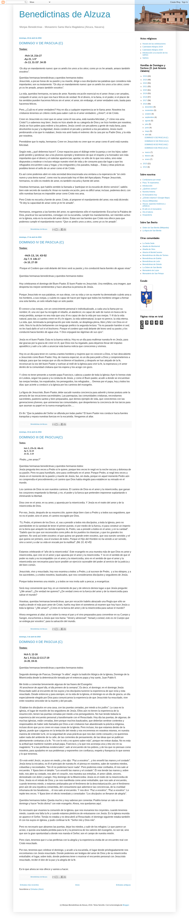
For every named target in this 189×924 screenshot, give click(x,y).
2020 (145, 90)
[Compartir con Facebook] (62, 229)
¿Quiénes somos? (149, 189)
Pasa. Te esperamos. (150, 183)
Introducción (147, 186)
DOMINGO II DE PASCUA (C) (40, 642)
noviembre (149, 110)
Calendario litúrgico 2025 (152, 50)
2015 (145, 164)
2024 (145, 76)
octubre (148, 114)
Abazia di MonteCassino (152, 252)
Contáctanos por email (151, 180)
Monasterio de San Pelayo (153, 273)
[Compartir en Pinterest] (64, 229)
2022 (145, 83)
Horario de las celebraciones (154, 44)
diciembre (149, 107)
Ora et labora (147, 212)
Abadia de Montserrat (151, 246)
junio (147, 128)
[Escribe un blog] (56, 229)
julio (147, 124)
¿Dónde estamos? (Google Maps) (156, 198)
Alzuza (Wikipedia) (150, 201)
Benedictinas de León (151, 261)
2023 (145, 80)
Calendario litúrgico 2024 (152, 47)
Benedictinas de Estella (151, 258)
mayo (147, 131)
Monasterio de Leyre (150, 270)
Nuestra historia (148, 192)
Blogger (126, 905)
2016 (145, 104)
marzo (147, 152)
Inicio (77, 885)
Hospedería (147, 215)
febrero (148, 156)
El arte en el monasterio (152, 209)
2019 (145, 93)
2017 (145, 100)
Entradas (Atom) (37, 889)
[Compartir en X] (59, 229)
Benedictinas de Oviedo (152, 264)
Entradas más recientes (29, 885)
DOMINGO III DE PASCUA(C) (41, 437)
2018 (145, 97)
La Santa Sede (148, 243)
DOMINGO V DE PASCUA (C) (41, 43)
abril (147, 135)
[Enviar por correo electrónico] (53, 229)
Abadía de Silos (148, 249)
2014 (145, 167)
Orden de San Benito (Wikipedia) (155, 228)
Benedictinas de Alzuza (64, 14)
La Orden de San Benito (152, 267)
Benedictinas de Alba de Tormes (155, 255)
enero (147, 159)
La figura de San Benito (151, 231)
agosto (148, 121)
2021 (145, 87)
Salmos (145, 58)
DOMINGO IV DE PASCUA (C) (41, 242)
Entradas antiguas (123, 885)
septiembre (149, 117)
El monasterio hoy (149, 195)
